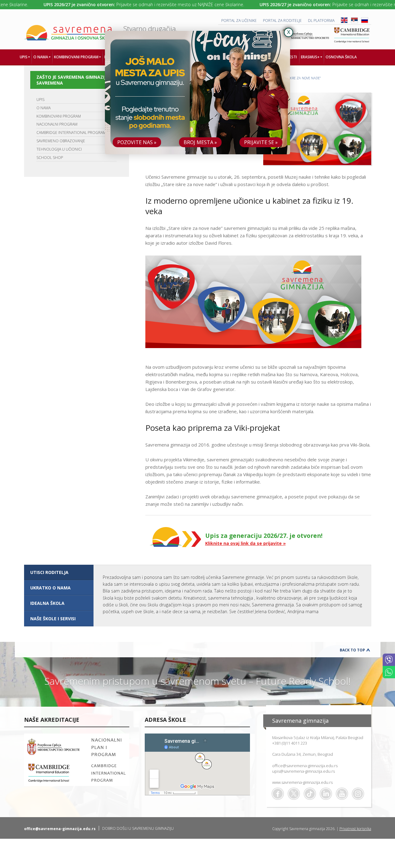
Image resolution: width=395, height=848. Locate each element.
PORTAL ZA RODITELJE (282, 20)
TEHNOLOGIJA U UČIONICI (59, 149)
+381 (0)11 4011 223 (289, 743)
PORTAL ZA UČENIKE (239, 20)
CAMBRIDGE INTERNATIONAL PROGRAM (71, 132)
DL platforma (321, 20)
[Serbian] (354, 21)
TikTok (309, 793)
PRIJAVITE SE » (261, 142)
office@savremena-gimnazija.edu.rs (305, 765)
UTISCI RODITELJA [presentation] (49, 572)
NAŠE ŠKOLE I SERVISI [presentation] (53, 618)
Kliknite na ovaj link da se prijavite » (245, 543)
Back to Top (352, 650)
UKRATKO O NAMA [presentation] (50, 588)
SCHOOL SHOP (49, 157)
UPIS (40, 99)
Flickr (358, 793)
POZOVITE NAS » (136, 142)
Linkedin (325, 793)
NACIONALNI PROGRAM (56, 124)
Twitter (293, 793)
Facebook (277, 793)
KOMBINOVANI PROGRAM (58, 116)
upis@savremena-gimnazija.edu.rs (303, 771)
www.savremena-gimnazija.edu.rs (302, 782)
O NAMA (43, 107)
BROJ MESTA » (200, 142)
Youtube (341, 793)
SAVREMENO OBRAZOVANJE (60, 140)
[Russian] (364, 21)
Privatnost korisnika (355, 828)
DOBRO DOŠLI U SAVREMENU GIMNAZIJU (138, 828)
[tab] (59, 572)
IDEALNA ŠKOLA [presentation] (47, 603)
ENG (344, 20)
